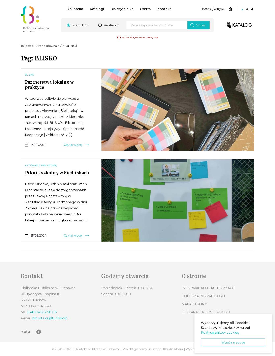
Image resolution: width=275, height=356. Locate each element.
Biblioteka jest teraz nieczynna (140, 37)
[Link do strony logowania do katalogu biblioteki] (239, 25)
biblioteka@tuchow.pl (50, 318)
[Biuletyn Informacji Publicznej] (25, 331)
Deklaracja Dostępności (206, 312)
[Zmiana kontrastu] (230, 9)
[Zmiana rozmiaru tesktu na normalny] (242, 9)
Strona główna (46, 46)
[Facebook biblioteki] (38, 331)
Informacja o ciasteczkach (208, 288)
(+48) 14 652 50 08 (42, 312)
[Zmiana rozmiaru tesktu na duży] (252, 9)
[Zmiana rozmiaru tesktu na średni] (247, 9)
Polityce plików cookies (220, 332)
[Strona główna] (35, 19)
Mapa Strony (194, 304)
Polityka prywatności (203, 296)
